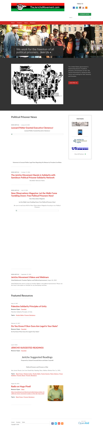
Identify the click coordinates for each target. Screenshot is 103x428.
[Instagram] (80, 8)
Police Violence (54, 374)
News (26, 22)
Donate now (84, 14)
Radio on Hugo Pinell (21, 387)
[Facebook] (74, 8)
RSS (62, 423)
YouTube (59, 423)
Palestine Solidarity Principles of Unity (29, 306)
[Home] (37, 7)
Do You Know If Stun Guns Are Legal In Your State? (34, 326)
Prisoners (32, 22)
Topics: (13, 315)
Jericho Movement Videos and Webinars (30, 277)
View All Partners (79, 154)
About (13, 22)
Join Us (44, 52)
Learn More (73, 82)
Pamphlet (23, 309)
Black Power (19, 374)
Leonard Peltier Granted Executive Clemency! (32, 128)
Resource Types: (16, 309)
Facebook (52, 423)
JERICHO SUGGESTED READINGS (27, 348)
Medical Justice (28, 374)
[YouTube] (83, 8)
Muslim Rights (20, 315)
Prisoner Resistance (29, 315)
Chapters (19, 22)
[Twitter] (77, 8)
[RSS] (86, 8)
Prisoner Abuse (21, 375)
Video (22, 389)
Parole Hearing (45, 374)
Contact (13, 422)
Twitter (56, 423)
